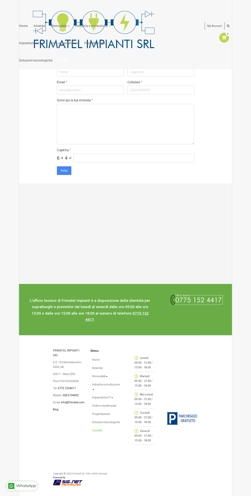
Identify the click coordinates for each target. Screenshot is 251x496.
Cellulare (134, 82)
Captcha (64, 150)
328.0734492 (70, 395)
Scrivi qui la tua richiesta (75, 100)
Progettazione (94, 43)
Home (23, 26)
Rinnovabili (59, 26)
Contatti (64, 60)
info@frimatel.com (73, 402)
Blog (55, 409)
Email (62, 82)
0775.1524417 (67, 388)
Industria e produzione (91, 26)
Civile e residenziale (64, 43)
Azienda (39, 26)
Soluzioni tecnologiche (35, 60)
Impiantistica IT (30, 43)
